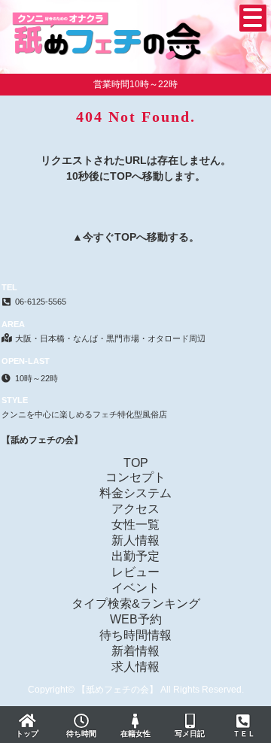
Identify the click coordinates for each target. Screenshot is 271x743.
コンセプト (135, 477)
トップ (27, 733)
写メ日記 (190, 733)
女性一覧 (135, 524)
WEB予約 (136, 619)
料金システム (135, 493)
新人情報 (135, 540)
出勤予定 (135, 556)
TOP (125, 237)
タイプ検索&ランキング (136, 603)
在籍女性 (135, 733)
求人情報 (135, 666)
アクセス (135, 508)
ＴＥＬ (244, 733)
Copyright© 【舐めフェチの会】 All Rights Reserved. (136, 689)
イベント (135, 587)
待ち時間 (81, 733)
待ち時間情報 (135, 635)
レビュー (135, 572)
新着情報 (135, 650)
